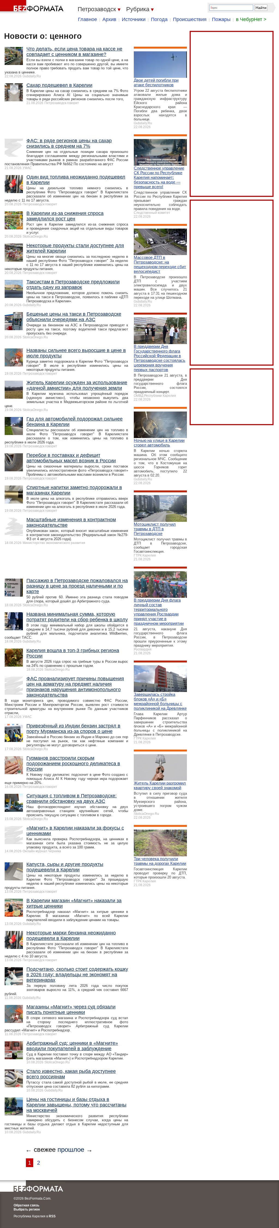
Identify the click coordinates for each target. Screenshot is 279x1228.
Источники (133, 19)
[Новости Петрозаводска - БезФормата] (32, 7)
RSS (52, 1216)
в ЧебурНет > (251, 19)
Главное (87, 19)
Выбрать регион (27, 1209)
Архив (109, 19)
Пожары (221, 19)
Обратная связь (26, 1205)
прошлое (70, 1149)
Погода (159, 19)
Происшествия (190, 19)
